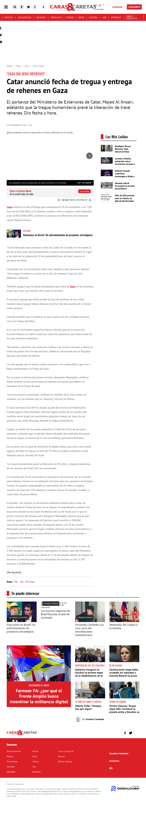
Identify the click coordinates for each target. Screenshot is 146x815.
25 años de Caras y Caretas (88, 701)
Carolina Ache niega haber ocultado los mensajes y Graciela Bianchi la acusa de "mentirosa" (123, 674)
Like (104, 17)
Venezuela (115, 617)
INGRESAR (117, 7)
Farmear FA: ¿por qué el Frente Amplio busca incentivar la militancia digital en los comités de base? (39, 699)
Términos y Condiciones (15, 784)
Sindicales (56, 17)
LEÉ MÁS (26, 231)
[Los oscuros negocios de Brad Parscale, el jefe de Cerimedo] (56, 607)
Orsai (81, 17)
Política (9, 17)
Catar (9, 207)
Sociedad (41, 17)
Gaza (72, 286)
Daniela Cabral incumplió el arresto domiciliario (125, 186)
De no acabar (115, 665)
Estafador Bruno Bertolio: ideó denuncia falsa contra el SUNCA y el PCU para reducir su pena (125, 153)
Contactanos (114, 760)
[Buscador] (15, 7)
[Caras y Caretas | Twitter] (28, 7)
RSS (110, 768)
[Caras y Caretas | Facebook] (21, 7)
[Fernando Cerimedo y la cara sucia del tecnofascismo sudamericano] (90, 621)
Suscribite (84, 191)
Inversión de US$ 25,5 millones (90, 665)
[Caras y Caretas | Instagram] (35, 7)
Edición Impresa (65, 761)
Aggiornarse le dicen (39, 685)
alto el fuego (30, 581)
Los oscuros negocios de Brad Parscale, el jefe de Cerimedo (55, 614)
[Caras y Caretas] (22, 735)
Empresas (116, 17)
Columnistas (24, 17)
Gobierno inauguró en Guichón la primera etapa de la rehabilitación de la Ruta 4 (89, 674)
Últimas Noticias (14, 751)
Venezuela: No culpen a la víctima (123, 626)
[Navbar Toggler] (8, 7)
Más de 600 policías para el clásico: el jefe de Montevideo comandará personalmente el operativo (124, 202)
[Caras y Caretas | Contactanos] (136, 732)
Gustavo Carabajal (95, 719)
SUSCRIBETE (134, 7)
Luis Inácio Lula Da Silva (18, 617)
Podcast (61, 756)
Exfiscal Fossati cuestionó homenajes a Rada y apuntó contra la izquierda (124, 176)
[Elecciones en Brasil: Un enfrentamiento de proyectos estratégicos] (14, 235)
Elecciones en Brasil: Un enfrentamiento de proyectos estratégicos (58, 235)
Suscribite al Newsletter (118, 753)
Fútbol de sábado (117, 701)
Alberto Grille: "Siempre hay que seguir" (88, 707)
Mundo (70, 17)
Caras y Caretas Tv (131, 17)
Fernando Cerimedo (50, 603)
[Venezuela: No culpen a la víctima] (124, 621)
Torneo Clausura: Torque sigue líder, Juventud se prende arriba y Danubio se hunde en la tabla (124, 710)
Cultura (93, 17)
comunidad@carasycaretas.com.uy (49, 791)
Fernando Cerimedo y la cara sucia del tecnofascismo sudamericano (89, 630)
